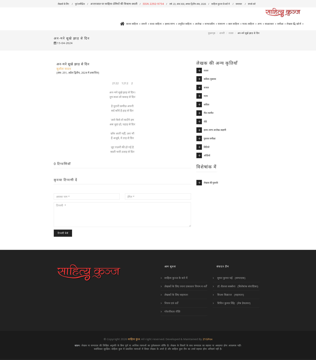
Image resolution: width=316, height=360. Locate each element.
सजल (206, 87)
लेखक (289, 23)
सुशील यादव (64, 69)
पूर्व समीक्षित (80, 3)
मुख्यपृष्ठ (211, 33)
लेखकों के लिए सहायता (176, 294)
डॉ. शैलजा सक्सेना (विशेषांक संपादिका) (237, 286)
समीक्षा (281, 23)
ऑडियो (207, 155)
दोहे (205, 121)
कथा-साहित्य (157, 23)
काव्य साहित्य (133, 23)
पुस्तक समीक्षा (209, 138)
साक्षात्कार (270, 23)
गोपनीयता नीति (172, 311)
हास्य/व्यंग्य (171, 23)
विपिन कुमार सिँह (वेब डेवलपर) (234, 303)
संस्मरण (223, 23)
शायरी (145, 23)
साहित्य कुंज (134, 339)
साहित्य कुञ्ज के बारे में (220, 3)
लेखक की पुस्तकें (211, 182)
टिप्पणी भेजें (63, 233)
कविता (206, 104)
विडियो (206, 147)
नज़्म (206, 96)
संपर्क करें (252, 3)
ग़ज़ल (231, 33)
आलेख (199, 23)
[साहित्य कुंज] (282, 12)
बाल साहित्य (235, 23)
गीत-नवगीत (208, 113)
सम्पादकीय (211, 23)
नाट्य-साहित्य (249, 23)
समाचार (239, 3)
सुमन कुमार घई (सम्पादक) (231, 278)
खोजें (300, 23)
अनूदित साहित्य (186, 23)
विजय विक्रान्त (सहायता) (230, 294)
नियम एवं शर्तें (171, 303)
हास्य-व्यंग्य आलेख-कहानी (215, 130)
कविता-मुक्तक (210, 79)
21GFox (207, 339)
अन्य (260, 23)
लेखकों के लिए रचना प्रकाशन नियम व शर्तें (185, 286)
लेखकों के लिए (63, 3)
